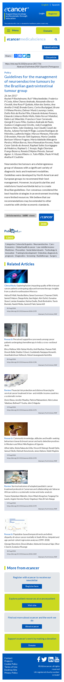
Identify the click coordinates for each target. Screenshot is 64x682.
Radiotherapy (43, 256)
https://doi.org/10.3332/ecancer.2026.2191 (22, 410)
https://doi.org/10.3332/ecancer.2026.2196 (22, 362)
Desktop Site (10, 669)
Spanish (56, 4)
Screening (31, 256)
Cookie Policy (10, 664)
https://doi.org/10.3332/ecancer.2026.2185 (22, 554)
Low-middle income (45, 247)
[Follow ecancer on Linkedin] (51, 659)
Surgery (53, 256)
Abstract (20, 66)
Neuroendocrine (41, 244)
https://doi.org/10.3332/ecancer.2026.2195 (22, 311)
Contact (8, 658)
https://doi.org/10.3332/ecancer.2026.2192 (22, 458)
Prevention (20, 250)
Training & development (26, 253)
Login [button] (42, 13)
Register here (32, 586)
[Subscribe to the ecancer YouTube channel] (57, 659)
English (45, 4)
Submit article (51, 47)
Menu (15, 30)
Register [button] (52, 13)
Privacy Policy (11, 672)
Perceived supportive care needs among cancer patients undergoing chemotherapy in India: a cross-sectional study (30, 342)
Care (51, 244)
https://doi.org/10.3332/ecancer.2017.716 (23, 64)
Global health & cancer (25, 247)
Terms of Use (10, 667)
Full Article (30, 66)
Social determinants (34, 250)
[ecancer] (17, 9)
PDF (38, 66)
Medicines (9, 250)
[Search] (56, 39)
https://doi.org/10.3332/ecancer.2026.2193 (22, 506)
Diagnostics (20, 256)
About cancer (32, 626)
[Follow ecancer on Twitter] (44, 659)
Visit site (32, 605)
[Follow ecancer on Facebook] (39, 659)
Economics (9, 247)
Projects (8, 661)
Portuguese (54, 66)
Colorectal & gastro (24, 244)
